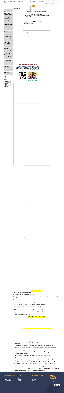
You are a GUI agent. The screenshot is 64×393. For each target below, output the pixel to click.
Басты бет (5, 15)
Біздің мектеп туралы (7, 26)
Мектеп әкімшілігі (6, 29)
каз (14, 5)
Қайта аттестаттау (7, 11)
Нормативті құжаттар (7, 20)
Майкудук (19, 381)
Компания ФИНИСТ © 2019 (50, 385)
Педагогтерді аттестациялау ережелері (8, 33)
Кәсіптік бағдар (6, 45)
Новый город (20, 379)
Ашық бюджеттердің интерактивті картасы (7, 70)
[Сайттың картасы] (7, 5)
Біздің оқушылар (6, 62)
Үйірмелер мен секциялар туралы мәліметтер (8, 43)
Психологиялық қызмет (7, 36)
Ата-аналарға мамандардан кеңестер (7, 64)
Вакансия (5, 48)
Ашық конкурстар (6, 72)
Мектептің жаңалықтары (8, 24)
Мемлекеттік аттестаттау (8, 9)
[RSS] (5, 5)
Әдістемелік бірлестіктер (8, 60)
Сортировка (20, 382)
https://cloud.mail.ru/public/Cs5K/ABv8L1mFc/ (36, 62)
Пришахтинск (20, 378)
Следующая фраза (7, 82)
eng (16, 5)
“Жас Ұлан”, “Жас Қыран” (8, 40)
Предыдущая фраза (7, 81)
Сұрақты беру (6, 86)
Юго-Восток (20, 380)
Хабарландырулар (7, 66)
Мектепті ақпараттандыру (8, 56)
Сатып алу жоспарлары (7, 74)
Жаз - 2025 (6, 31)
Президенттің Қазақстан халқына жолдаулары (7, 18)
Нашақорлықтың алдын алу (7, 39)
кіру (10, 5)
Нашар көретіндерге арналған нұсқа (52, 1)
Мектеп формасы (7, 27)
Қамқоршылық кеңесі (7, 51)
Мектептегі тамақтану (7, 50)
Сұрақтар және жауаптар (8, 68)
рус (13, 5)
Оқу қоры (5, 46)
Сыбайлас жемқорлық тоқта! (7, 54)
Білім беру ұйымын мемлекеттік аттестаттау (8, 14)
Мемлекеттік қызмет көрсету (7, 22)
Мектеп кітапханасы (7, 58)
